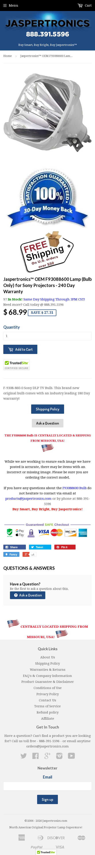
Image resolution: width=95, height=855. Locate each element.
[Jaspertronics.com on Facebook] (35, 757)
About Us (47, 657)
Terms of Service (47, 706)
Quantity (11, 327)
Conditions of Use (48, 688)
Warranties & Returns (47, 670)
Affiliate (47, 719)
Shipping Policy (47, 409)
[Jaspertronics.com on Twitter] (23, 757)
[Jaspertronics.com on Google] (47, 757)
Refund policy (48, 712)
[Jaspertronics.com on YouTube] (71, 757)
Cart (88, 5)
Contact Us (47, 700)
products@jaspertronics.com (28, 499)
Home (7, 56)
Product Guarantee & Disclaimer (47, 682)
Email (47, 777)
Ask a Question (47, 423)
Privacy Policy (47, 694)
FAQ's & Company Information (47, 676)
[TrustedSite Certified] (16, 364)
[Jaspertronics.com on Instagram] (59, 757)
